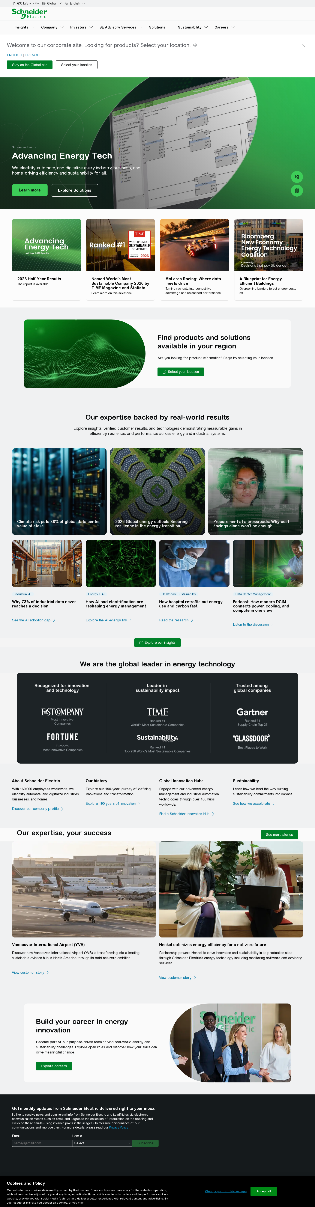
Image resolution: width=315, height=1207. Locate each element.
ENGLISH (14, 55)
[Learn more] (30, 190)
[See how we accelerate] (254, 803)
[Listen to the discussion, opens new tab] (253, 624)
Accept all (264, 1191)
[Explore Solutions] (74, 190)
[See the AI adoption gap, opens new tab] (34, 620)
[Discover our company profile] (38, 808)
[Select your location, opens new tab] (181, 372)
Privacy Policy (118, 1127)
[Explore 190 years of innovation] (113, 803)
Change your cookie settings (226, 1191)
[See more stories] (279, 834)
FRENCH (32, 55)
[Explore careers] (54, 1066)
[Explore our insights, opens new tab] (157, 642)
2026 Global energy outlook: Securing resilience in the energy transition (151, 523)
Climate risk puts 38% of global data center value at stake (58, 523)
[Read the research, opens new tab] (176, 620)
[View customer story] (30, 972)
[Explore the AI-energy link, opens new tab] (109, 620)
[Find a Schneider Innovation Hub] (187, 814)
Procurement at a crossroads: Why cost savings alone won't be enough (251, 523)
